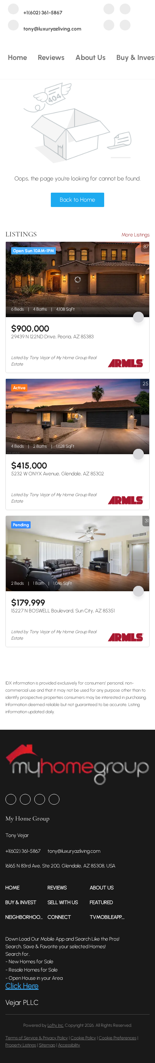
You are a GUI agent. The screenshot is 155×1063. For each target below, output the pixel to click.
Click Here (22, 985)
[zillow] (125, 10)
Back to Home (77, 199)
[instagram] (108, 26)
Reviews (51, 57)
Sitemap (47, 1045)
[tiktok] (125, 26)
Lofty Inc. (56, 1025)
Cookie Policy (83, 1037)
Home (17, 57)
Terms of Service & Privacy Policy (36, 1037)
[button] (26, 888)
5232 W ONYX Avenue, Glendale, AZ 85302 (57, 474)
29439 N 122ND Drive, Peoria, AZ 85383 (52, 337)
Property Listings (20, 1045)
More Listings (135, 235)
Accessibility (69, 1045)
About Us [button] (90, 57)
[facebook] (108, 10)
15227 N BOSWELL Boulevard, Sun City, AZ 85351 (63, 611)
